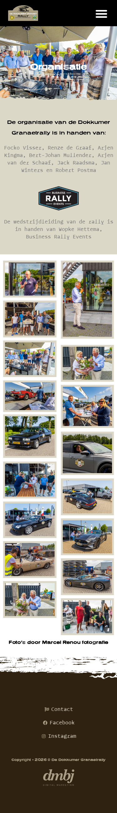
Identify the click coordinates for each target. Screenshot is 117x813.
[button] (101, 13)
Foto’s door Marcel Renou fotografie (58, 642)
